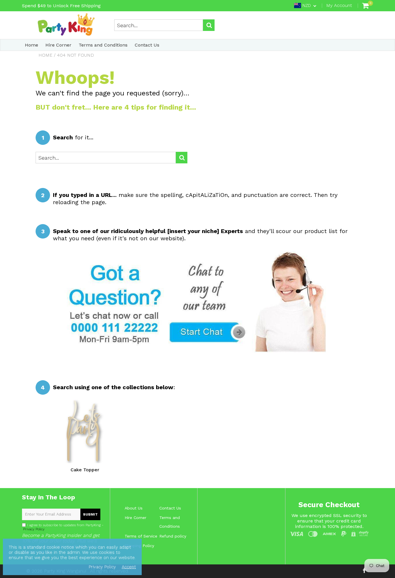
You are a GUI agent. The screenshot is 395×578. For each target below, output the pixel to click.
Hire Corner (58, 45)
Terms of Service (141, 536)
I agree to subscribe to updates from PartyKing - (63, 527)
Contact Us (147, 45)
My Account (339, 5)
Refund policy (172, 536)
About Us (134, 508)
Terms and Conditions (103, 45)
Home (31, 45)
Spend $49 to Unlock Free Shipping (61, 5)
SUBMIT (90, 514)
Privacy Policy (33, 529)
